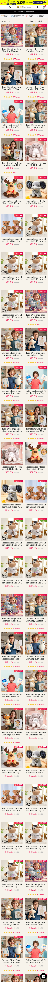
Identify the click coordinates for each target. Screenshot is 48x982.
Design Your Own (12, 59)
